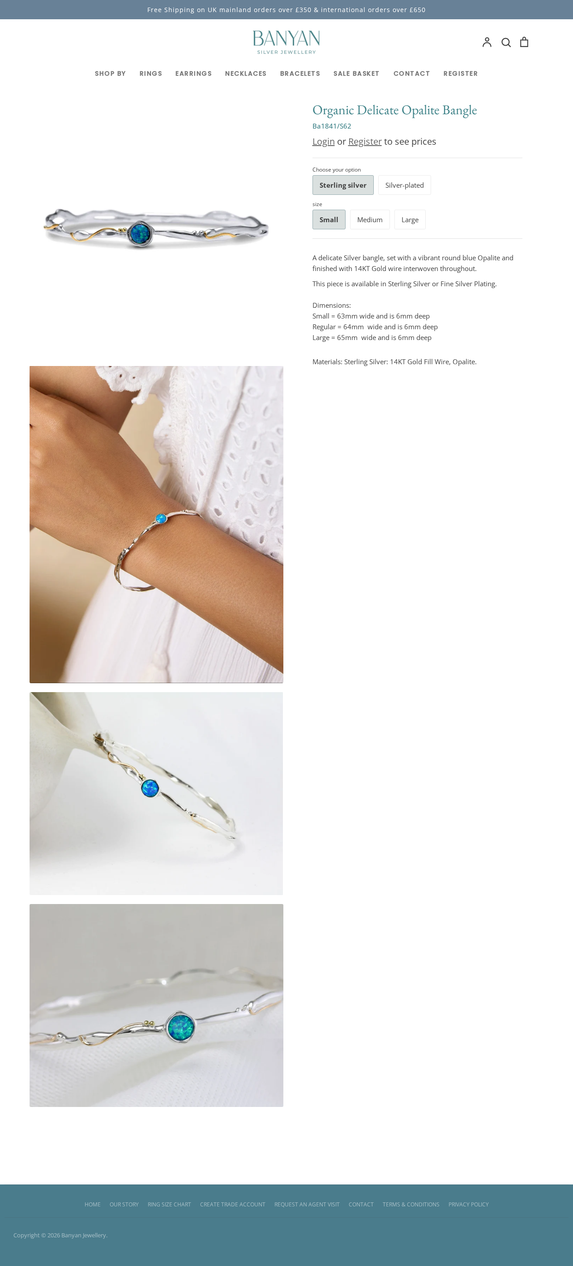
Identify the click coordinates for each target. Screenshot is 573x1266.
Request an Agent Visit (307, 1204)
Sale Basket (357, 73)
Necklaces (246, 73)
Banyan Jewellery (83, 1235)
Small (329, 219)
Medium (370, 219)
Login (323, 141)
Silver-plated (404, 185)
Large (410, 219)
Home (93, 1204)
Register (461, 73)
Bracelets (300, 73)
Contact (412, 73)
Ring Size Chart (169, 1204)
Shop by (110, 73)
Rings (151, 73)
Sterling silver (343, 185)
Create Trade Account (232, 1204)
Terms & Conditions (411, 1204)
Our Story (124, 1204)
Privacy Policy (469, 1204)
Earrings (193, 73)
